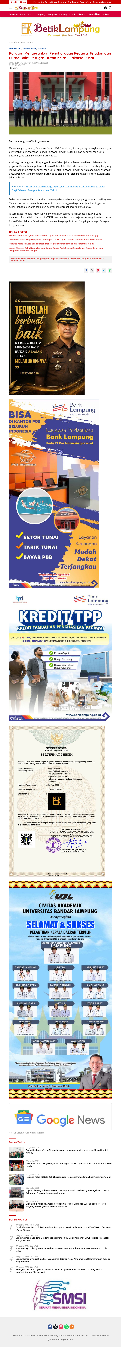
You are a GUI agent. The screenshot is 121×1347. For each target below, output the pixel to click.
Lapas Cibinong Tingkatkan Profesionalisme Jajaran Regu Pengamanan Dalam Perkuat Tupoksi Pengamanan (63, 1260)
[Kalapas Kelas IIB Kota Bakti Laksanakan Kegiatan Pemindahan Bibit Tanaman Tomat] (16, 1179)
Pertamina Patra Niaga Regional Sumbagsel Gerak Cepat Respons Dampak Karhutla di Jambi (55, 239)
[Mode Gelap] (105, 7)
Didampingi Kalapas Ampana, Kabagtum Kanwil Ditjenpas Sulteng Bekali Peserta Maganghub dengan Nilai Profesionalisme (66, 1205)
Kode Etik (17, 1335)
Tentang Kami (57, 1335)
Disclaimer (31, 1335)
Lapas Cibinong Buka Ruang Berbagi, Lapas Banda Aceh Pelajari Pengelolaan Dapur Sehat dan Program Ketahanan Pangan (56, 249)
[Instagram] (61, 1327)
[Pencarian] (110, 7)
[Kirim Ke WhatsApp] (110, 270)
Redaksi (43, 1335)
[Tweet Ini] (92, 270)
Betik (17, 63)
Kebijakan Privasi (100, 1335)
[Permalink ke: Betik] (11, 63)
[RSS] (72, 1327)
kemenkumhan (29, 48)
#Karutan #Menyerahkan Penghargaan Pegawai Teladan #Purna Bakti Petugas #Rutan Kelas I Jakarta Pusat (57, 259)
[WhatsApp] (66, 1327)
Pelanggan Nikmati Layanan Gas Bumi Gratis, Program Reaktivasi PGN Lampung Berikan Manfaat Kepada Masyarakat (59, 1270)
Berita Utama (15, 48)
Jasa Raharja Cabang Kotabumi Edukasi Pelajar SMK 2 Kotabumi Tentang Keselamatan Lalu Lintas (61, 1249)
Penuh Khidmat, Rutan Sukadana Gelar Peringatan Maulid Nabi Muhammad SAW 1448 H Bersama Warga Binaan (63, 1228)
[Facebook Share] (86, 270)
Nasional (41, 48)
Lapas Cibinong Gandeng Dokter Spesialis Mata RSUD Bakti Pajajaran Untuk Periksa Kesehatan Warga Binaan (62, 1239)
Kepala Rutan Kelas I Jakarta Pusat (34, 63)
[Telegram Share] (104, 270)
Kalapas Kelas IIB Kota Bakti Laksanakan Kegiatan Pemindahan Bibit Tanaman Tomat (51, 243)
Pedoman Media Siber (77, 1335)
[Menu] (11, 7)
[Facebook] (50, 1327)
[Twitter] (55, 1327)
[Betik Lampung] (26, 7)
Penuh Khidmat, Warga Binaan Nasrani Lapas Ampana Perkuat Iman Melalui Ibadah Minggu (54, 235)
